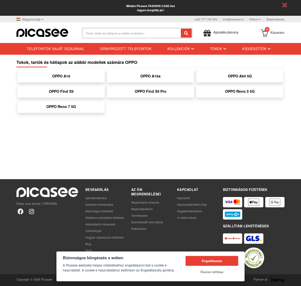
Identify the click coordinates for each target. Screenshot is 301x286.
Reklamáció (139, 229)
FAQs (88, 250)
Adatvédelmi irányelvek (100, 224)
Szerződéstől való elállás (147, 222)
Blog (88, 244)
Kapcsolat (183, 198)
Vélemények (93, 231)
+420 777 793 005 (205, 19)
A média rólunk (186, 218)
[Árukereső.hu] (253, 258)
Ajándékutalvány (96, 198)
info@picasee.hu (233, 19)
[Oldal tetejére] (6, 280)
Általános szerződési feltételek (104, 218)
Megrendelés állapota (145, 202)
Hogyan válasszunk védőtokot (104, 237)
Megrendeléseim (142, 209)
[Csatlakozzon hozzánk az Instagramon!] (31, 211)
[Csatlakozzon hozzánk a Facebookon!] (21, 211)
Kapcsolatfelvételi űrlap (192, 204)
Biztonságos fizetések (99, 211)
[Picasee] (42, 32)
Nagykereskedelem (189, 211)
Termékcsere (139, 215)
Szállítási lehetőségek (99, 204)
